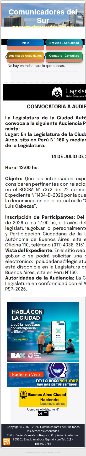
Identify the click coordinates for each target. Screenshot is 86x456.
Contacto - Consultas (64, 55)
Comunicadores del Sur (43, 16)
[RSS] (7, 442)
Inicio (25, 43)
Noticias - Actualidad (64, 43)
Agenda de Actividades (25, 55)
